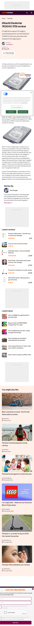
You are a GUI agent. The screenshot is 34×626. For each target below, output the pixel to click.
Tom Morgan (9, 44)
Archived (9, 18)
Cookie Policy (24, 102)
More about (7, 203)
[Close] (31, 92)
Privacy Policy (20, 619)
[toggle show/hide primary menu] (31, 13)
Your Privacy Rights (16, 107)
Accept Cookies (23, 111)
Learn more (10, 68)
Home (3, 18)
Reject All (11, 111)
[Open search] (27, 13)
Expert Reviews (7, 13)
